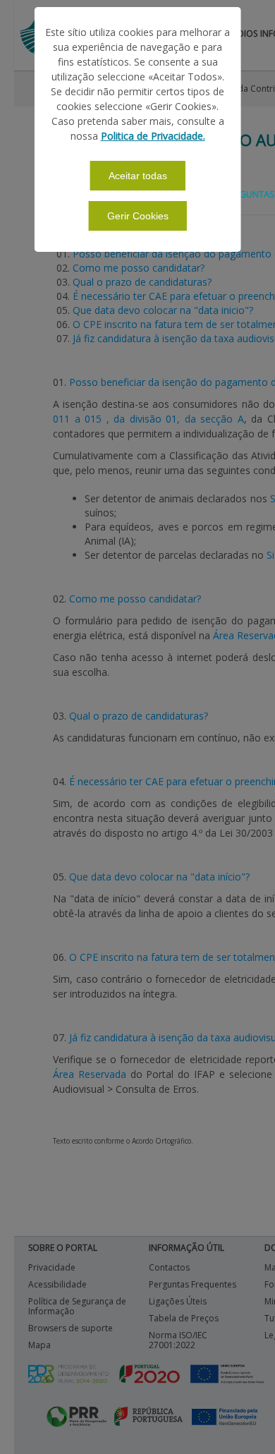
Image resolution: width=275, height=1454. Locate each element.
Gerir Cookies (138, 216)
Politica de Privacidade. (153, 136)
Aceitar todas (138, 175)
